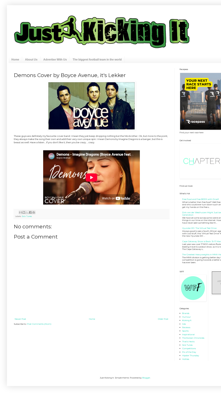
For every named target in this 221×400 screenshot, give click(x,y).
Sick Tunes (27, 216)
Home (15, 59)
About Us (31, 59)
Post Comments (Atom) (39, 324)
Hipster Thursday (190, 355)
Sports (185, 331)
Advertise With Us (55, 59)
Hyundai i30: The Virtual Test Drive (199, 228)
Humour (186, 317)
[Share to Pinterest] (33, 212)
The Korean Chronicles (193, 338)
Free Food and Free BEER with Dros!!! (200, 199)
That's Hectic (188, 341)
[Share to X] (27, 212)
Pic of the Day (189, 352)
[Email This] (20, 212)
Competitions (189, 348)
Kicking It (186, 320)
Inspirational (188, 334)
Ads (184, 324)
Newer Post (20, 319)
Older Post (163, 319)
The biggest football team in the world (97, 59)
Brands (185, 313)
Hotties (185, 359)
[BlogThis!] (24, 212)
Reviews (186, 327)
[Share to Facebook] (30, 212)
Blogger (146, 377)
